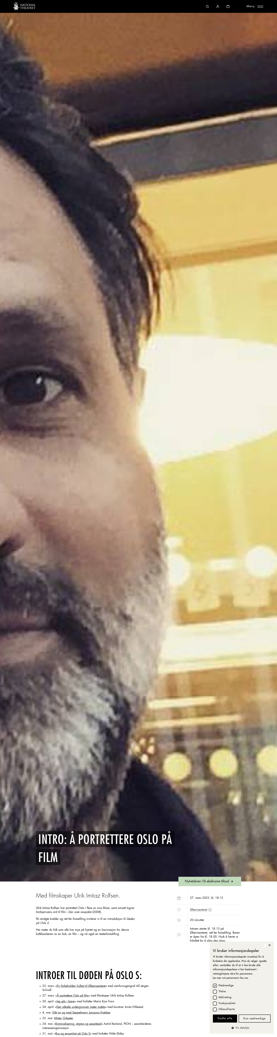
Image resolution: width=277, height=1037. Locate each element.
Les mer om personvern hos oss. (231, 978)
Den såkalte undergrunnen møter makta (80, 1007)
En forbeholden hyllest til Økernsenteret (81, 986)
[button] (242, 1028)
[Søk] (207, 6)
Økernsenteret (198, 909)
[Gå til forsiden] (24, 6)
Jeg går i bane (65, 1001)
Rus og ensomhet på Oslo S (72, 1033)
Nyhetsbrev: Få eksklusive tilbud (207, 881)
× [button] (269, 945)
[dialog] (242, 988)
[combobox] (265, 945)
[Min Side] (217, 6)
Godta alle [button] (225, 1018)
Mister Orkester (63, 1018)
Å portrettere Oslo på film (72, 995)
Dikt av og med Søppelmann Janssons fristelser (81, 1012)
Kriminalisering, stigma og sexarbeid (78, 1024)
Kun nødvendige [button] (254, 1018)
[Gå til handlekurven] (228, 6)
